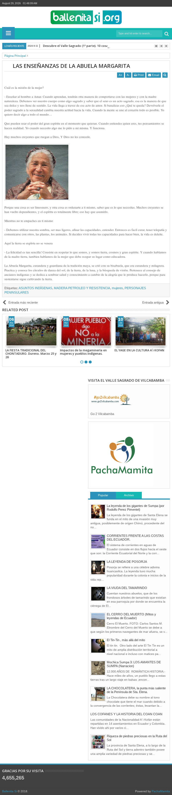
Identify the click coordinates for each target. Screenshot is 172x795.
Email (155, 75)
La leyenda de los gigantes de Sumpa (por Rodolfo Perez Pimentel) (135, 507)
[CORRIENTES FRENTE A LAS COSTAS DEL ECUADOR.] (98, 541)
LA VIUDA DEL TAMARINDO (127, 588)
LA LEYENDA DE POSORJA (127, 561)
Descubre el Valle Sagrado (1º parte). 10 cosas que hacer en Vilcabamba (95, 46)
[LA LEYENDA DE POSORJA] (98, 567)
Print (140, 75)
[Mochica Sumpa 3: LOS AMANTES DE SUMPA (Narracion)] (98, 668)
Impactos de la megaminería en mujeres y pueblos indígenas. (83, 352)
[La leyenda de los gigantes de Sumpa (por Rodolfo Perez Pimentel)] (98, 511)
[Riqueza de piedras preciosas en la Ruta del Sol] (98, 742)
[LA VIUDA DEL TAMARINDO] (98, 593)
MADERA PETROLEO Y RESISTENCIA (82, 288)
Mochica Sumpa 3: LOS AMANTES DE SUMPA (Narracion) (134, 664)
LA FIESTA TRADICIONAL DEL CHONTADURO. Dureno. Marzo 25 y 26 (31, 353)
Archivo (129, 495)
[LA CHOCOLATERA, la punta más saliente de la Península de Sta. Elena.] (98, 694)
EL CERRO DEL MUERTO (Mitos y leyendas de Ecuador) (131, 616)
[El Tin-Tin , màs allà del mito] (98, 646)
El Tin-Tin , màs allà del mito (126, 640)
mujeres (117, 288)
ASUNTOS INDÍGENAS (35, 288)
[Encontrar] (166, 33)
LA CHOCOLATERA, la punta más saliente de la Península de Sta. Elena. (136, 690)
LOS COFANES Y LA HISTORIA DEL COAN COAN (126, 714)
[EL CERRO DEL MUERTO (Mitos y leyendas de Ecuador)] (98, 620)
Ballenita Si (9, 791)
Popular (103, 495)
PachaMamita (161, 791)
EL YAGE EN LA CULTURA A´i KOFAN (139, 350)
